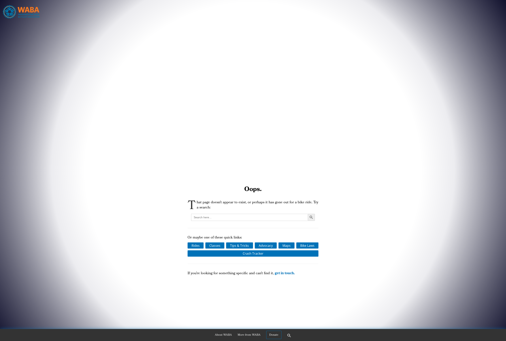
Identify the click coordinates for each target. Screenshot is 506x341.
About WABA (223, 335)
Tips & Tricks (239, 245)
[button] (289, 336)
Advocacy (266, 245)
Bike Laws (307, 245)
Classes (214, 245)
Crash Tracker (253, 253)
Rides (196, 245)
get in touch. (285, 273)
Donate (273, 335)
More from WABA (249, 335)
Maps (286, 245)
